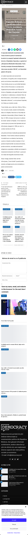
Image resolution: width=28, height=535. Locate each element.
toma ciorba (11, 170)
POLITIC (17, 226)
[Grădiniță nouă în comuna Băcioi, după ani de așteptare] (8, 211)
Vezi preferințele (14, 528)
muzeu (6, 170)
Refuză (14, 524)
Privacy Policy (17, 532)
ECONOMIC (4, 396)
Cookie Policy (10, 532)
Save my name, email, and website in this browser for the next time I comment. (14, 289)
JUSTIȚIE (5, 501)
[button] (25, 507)
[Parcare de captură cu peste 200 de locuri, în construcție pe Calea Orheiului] (8, 229)
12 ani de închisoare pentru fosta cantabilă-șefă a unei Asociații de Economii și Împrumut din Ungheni (6, 191)
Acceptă (14, 520)
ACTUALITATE (14, 11)
